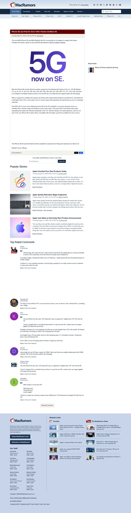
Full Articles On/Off (25, 504)
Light (44, 504)
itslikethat (23, 378)
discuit (22, 348)
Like (29, 268)
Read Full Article (37, 187)
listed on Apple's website (57, 42)
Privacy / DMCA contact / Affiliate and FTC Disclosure (23, 498)
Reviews (57, 11)
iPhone (24, 148)
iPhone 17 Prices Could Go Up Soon (106, 67)
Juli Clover (40, 36)
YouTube (56, 421)
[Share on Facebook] (81, 153)
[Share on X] (76, 153)
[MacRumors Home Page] (23, 5)
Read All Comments (47, 405)
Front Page (15, 11)
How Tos (47, 11)
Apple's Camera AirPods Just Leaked (71, 442)
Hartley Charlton (63, 197)
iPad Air (37, 40)
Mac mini (14, 16)
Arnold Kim (13, 451)
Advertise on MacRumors (21, 442)
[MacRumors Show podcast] (94, 5)
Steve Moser (13, 486)
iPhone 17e (110, 16)
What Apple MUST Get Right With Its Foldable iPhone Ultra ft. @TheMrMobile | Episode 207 (109, 427)
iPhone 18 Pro (37, 16)
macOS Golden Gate (83, 16)
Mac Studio (25, 16)
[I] (14, 386)
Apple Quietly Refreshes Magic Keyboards (50, 195)
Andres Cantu (24, 361)
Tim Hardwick (30, 465)
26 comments (16, 152)
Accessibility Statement (15, 501)
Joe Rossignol (62, 173)
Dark (48, 504)
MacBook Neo (98, 16)
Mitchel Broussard (15, 465)
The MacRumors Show (100, 421)
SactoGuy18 (24, 299)
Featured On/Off (15, 504)
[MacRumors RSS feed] (117, 5)
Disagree (33, 268)
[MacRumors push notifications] (113, 5)
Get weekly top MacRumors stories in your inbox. (47, 158)
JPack (22, 246)
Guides (38, 11)
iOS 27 (60, 16)
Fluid (32, 504)
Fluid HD (36, 504)
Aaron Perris (30, 486)
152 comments (48, 210)
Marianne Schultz (31, 472)
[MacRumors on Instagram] (98, 5)
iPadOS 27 (69, 16)
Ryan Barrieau (30, 479)
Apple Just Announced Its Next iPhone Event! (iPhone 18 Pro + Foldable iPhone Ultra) (72, 427)
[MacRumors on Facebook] (101, 5)
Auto (41, 504)
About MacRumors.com (20, 436)
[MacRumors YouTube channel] (110, 5)
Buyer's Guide (68, 11)
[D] (14, 355)
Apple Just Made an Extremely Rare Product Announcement (57, 218)
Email (11, 454)
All (119, 16)
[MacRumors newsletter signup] (120, 5)
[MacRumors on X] (104, 5)
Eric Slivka (29, 451)
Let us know (84, 5)
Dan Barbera (13, 479)
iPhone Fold (49, 16)
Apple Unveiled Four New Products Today (49, 171)
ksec (21, 312)
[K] (14, 320)
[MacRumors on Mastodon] (107, 5)
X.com (15, 454)
